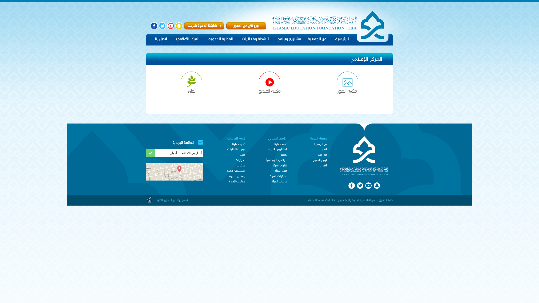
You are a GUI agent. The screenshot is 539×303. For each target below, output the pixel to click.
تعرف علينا (280, 144)
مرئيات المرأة (279, 181)
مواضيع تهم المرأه (276, 160)
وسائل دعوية (237, 176)
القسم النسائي (277, 139)
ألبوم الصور (320, 160)
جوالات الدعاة (237, 181)
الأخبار (323, 149)
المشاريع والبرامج (277, 149)
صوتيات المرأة (278, 176)
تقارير (284, 155)
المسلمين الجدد (236, 171)
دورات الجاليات (236, 149)
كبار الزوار (321, 155)
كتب (242, 155)
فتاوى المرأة (280, 165)
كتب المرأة (281, 171)
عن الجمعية (320, 144)
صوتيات (240, 160)
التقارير (323, 165)
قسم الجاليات (236, 139)
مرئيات (241, 165)
